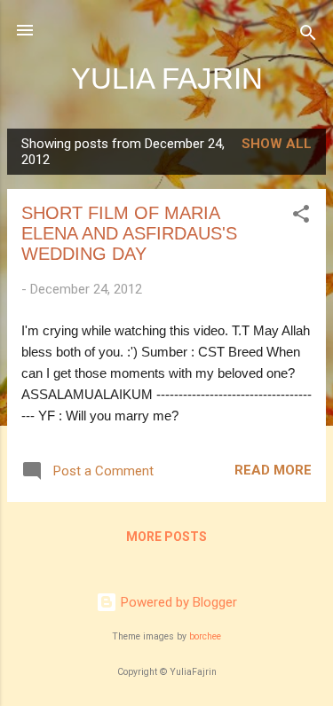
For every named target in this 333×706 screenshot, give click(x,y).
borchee (205, 636)
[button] (301, 217)
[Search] (308, 36)
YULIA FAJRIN (167, 78)
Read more (273, 470)
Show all (277, 144)
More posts (166, 537)
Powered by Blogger (177, 602)
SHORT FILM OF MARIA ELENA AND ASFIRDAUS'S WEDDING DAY (129, 233)
